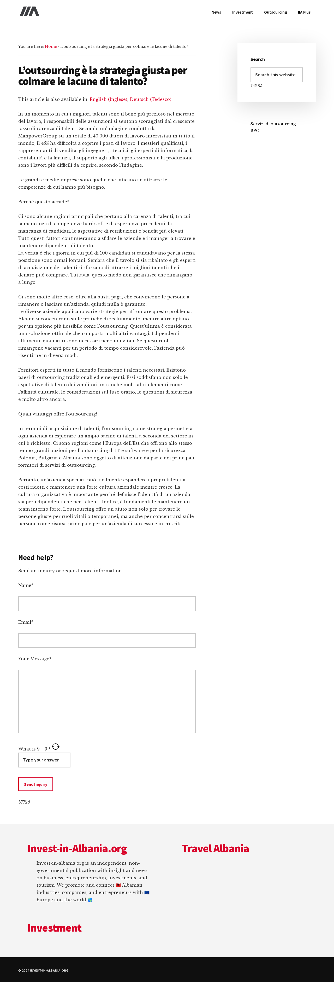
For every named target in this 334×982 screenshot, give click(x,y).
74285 (256, 85)
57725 (24, 802)
